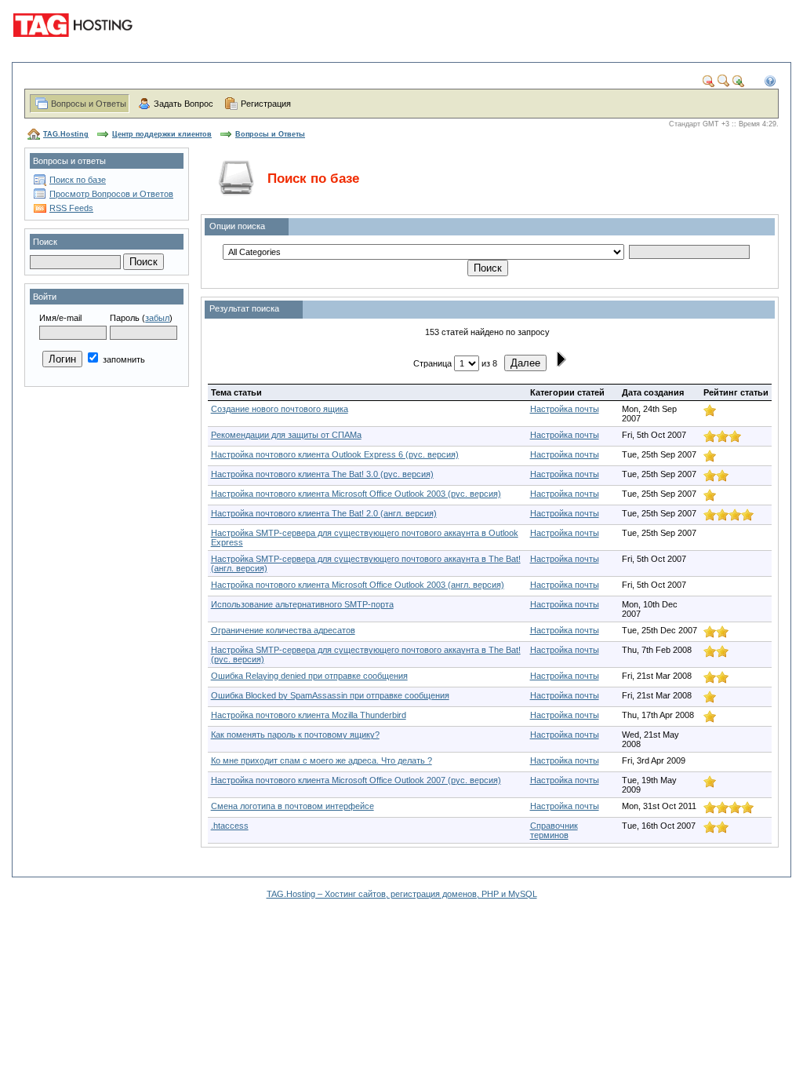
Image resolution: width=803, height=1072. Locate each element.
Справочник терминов (554, 830)
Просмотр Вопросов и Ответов (111, 194)
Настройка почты (564, 409)
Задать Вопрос (183, 103)
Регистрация (266, 103)
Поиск (45, 241)
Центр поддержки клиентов (162, 134)
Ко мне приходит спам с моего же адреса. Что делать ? (321, 760)
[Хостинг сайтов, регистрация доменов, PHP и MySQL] (75, 47)
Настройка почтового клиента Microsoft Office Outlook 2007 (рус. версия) (356, 780)
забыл (157, 318)
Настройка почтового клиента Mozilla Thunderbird (308, 715)
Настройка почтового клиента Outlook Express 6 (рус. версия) (335, 454)
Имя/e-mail (60, 318)
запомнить (122, 359)
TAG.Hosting (66, 134)
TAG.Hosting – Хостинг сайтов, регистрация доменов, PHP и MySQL (402, 894)
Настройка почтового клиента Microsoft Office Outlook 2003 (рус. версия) (356, 493)
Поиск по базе (77, 179)
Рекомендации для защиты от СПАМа (286, 434)
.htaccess (230, 825)
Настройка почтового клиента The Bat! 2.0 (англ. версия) (324, 513)
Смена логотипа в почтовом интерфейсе (292, 806)
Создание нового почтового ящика (279, 409)
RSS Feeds (71, 208)
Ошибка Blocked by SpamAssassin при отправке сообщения (330, 695)
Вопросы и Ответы (88, 103)
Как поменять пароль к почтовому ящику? (295, 734)
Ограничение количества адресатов (283, 630)
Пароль (125, 318)
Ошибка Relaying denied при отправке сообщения (309, 675)
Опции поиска (237, 226)
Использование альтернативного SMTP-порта (302, 604)
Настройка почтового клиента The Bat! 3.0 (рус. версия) (322, 474)
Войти (44, 296)
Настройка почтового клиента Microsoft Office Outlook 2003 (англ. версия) (357, 584)
